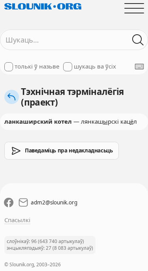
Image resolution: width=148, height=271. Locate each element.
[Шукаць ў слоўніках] (138, 40)
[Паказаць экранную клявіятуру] (139, 66)
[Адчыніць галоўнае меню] (134, 8)
